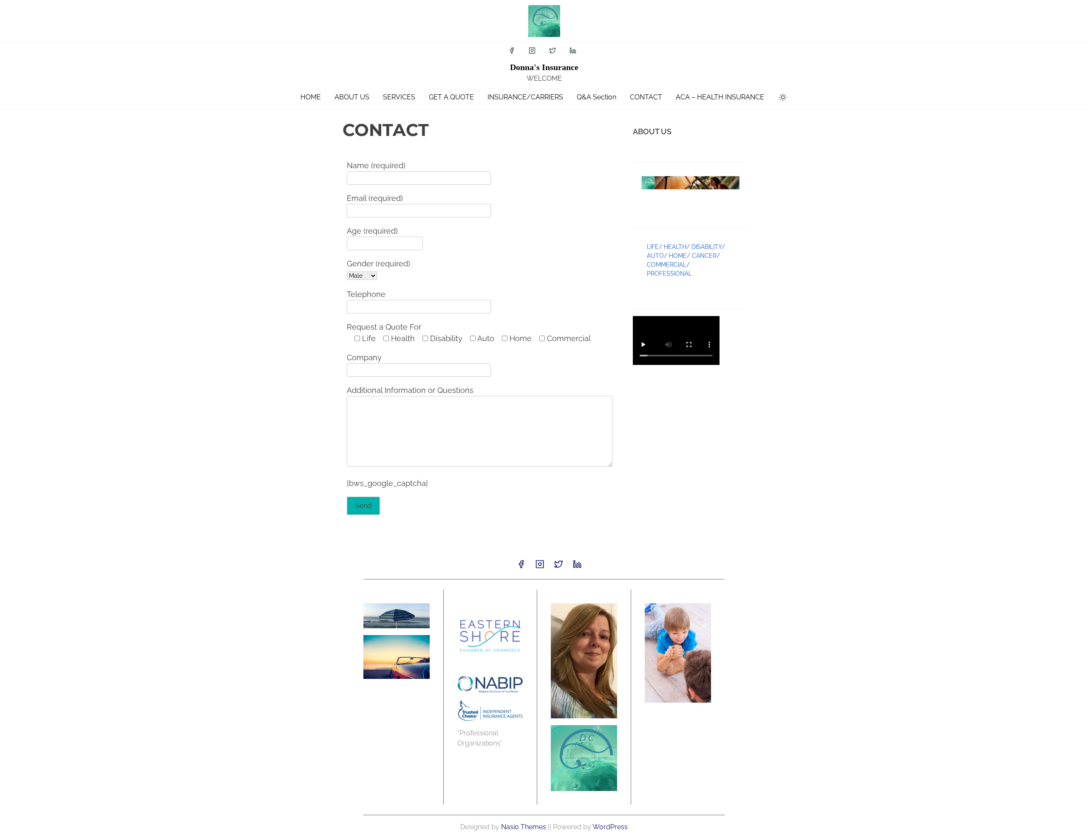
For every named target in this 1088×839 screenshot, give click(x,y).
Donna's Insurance (544, 67)
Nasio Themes (524, 827)
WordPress (610, 827)
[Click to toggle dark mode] (783, 98)
